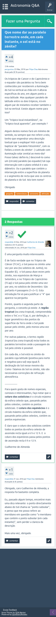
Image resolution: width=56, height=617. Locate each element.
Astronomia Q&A (25, 5)
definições (45, 194)
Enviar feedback (10, 610)
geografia (9, 194)
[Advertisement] (28, 578)
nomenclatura (21, 194)
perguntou (9, 69)
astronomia (34, 194)
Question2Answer (19, 614)
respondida (9, 242)
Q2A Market (20, 613)
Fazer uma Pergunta (23, 21)
